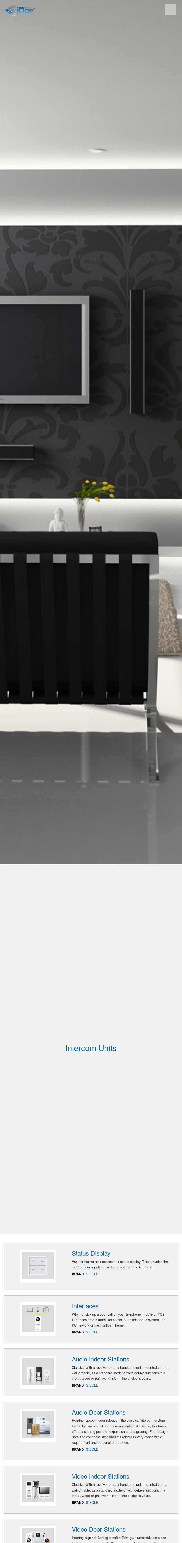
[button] (160, 10)
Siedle (92, 1273)
